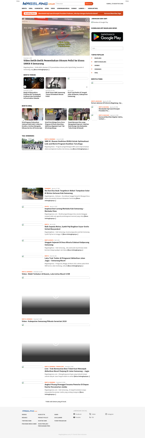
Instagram (110, 414)
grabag (97, 65)
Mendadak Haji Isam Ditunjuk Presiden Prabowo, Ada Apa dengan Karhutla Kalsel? (54, 13)
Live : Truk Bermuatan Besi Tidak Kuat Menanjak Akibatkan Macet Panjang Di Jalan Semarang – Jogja (67, 369)
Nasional (106, 107)
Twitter (94, 414)
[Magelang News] (38, 3)
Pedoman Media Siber (29, 424)
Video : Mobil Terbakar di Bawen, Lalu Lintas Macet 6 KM (46, 274)
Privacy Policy (43, 418)
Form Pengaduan (60, 421)
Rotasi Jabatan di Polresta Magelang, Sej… (107, 103)
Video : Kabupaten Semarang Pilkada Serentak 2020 (44, 321)
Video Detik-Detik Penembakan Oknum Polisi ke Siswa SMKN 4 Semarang (54, 62)
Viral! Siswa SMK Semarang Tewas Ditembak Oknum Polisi (45, 94)
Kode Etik (41, 414)
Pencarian (89, 4)
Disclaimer (58, 418)
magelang (97, 58)
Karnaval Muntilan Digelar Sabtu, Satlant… (111, 118)
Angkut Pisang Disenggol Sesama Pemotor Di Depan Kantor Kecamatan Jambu (67, 385)
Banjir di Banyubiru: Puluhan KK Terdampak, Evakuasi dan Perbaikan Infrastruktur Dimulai (22, 95)
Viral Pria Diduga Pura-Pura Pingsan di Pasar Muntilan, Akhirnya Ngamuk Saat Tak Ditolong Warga (34, 125)
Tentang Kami (26, 421)
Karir (56, 414)
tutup (17, 1)
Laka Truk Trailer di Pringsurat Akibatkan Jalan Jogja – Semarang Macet (65, 259)
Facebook (78, 414)
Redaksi (24, 418)
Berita (47, 139)
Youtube (78, 417)
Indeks (24, 414)
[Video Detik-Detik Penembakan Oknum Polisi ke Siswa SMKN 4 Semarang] (56, 37)
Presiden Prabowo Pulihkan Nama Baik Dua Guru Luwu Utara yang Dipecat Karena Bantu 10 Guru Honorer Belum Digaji (81, 126)
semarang (97, 69)
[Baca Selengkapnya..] (41, 69)
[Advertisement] (135, 32)
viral (96, 73)
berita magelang (100, 62)
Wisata (47, 206)
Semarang (52, 139)
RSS (93, 417)
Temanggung (60, 366)
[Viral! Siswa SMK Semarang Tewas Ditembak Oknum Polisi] (45, 83)
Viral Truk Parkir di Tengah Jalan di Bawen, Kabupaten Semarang (67, 94)
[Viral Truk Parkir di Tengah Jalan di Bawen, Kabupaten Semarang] (67, 83)
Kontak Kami (42, 421)
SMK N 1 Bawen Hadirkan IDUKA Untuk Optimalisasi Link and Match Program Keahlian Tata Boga (67, 142)
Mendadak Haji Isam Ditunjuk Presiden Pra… (109, 110)
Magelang (99, 101)
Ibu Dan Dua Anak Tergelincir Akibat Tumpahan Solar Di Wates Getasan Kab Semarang (67, 191)
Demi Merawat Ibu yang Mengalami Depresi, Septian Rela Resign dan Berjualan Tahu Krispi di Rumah (58, 125)
